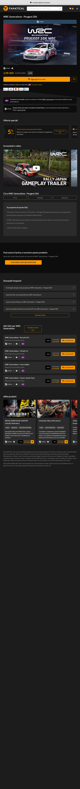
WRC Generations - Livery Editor (17, 364)
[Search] (60, 9)
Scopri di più (21, 110)
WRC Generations (48, 99)
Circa (15, 198)
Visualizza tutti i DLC (33, 329)
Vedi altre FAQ (40, 315)
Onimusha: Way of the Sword (50, 421)
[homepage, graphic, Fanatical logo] (13, 8)
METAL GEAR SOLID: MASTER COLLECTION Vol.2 (16, 422)
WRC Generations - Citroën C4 (16, 351)
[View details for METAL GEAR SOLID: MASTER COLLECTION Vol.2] (19, 409)
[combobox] (47, 9)
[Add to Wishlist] (74, 79)
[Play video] (36, 168)
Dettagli (40, 198)
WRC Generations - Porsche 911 (17, 337)
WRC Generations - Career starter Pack (20, 378)
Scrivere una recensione (23, 262)
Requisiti (65, 198)
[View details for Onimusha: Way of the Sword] (53, 409)
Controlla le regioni (36, 84)
